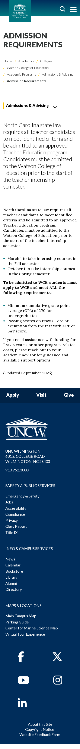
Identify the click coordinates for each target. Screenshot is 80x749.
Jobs (9, 502)
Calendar (12, 565)
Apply (12, 395)
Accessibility (15, 508)
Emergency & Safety (22, 496)
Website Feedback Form (39, 734)
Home (8, 61)
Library (11, 577)
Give (69, 395)
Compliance (15, 514)
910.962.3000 (16, 470)
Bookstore (14, 571)
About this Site (40, 724)
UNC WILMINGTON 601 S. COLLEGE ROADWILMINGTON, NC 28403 (27, 456)
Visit (41, 395)
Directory (13, 589)
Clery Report (16, 526)
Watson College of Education (27, 68)
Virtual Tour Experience (25, 634)
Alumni (11, 583)
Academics (26, 61)
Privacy (11, 520)
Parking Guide (17, 622)
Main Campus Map (20, 615)
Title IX (11, 532)
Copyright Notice (39, 729)
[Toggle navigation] (73, 9)
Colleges (45, 61)
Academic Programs (21, 74)
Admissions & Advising (57, 74)
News (10, 559)
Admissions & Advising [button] (27, 105)
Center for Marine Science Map (31, 628)
